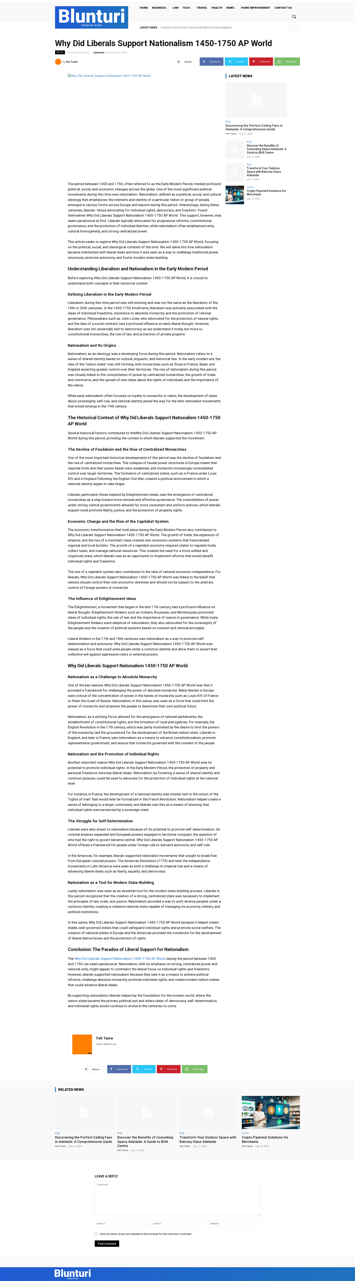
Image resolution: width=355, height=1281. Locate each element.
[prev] (290, 27)
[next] (297, 27)
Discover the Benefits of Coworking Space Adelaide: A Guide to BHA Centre (266, 149)
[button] (294, 16)
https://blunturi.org (106, 1044)
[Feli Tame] (58, 62)
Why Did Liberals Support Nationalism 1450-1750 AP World (120, 959)
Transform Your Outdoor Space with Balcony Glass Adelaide (264, 172)
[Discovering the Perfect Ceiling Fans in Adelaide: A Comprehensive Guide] (256, 100)
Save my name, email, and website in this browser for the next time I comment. (146, 1234)
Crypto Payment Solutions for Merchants (184, 27)
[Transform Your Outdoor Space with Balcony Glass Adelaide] (235, 172)
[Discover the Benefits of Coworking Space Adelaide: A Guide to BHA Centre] (235, 149)
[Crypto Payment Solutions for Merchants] (235, 195)
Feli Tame (72, 61)
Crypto (250, 187)
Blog (60, 52)
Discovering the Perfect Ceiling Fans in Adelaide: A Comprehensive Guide (254, 127)
